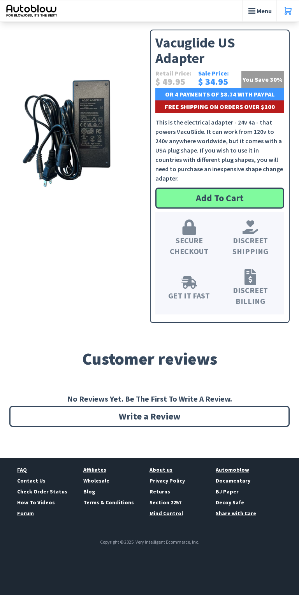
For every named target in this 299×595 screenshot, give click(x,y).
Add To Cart (220, 198)
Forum (25, 513)
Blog (89, 491)
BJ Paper (227, 491)
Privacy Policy (167, 480)
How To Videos (36, 502)
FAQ (22, 469)
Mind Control (166, 513)
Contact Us (31, 480)
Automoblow (232, 469)
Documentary (233, 480)
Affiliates (94, 469)
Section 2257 (165, 502)
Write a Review (150, 416)
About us (161, 469)
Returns (160, 491)
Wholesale (96, 480)
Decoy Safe (230, 502)
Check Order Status (42, 491)
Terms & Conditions (108, 502)
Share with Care (236, 513)
